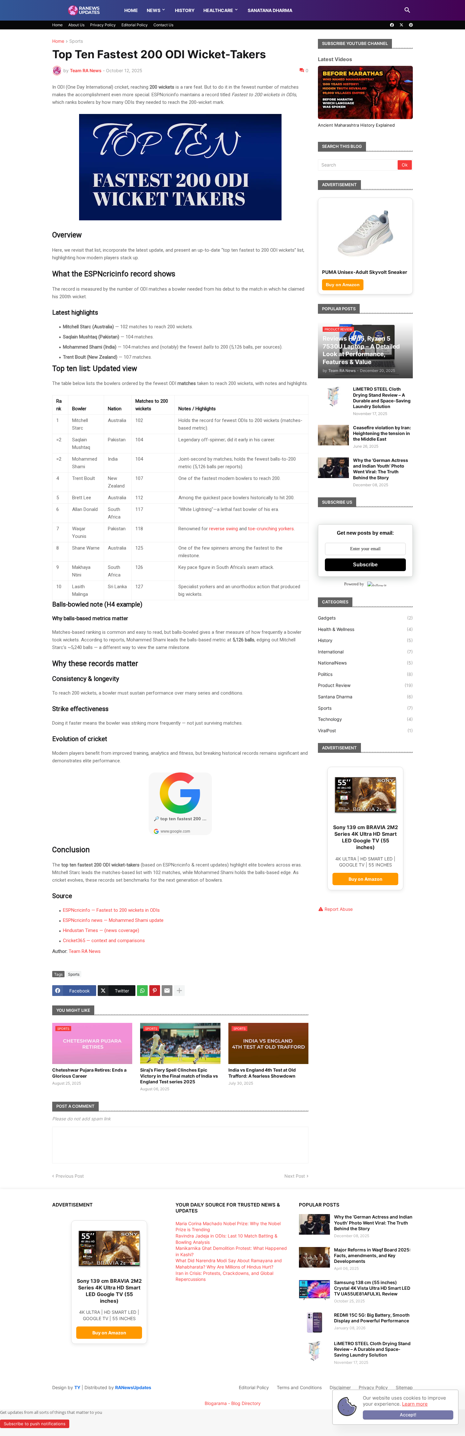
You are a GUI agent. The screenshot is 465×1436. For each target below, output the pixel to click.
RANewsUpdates (133, 1387)
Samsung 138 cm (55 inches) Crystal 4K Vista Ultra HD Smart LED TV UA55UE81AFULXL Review (372, 1288)
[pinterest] (411, 25)
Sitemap (404, 1387)
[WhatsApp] (142, 990)
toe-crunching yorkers (271, 529)
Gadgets (365, 624)
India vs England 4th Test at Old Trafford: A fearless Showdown (262, 1072)
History (185, 10)
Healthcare (218, 10)
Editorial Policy (134, 24)
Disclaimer (340, 1387)
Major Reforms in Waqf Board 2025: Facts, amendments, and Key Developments (372, 1255)
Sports (76, 41)
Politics (365, 680)
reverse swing (223, 529)
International (365, 657)
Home (131, 10)
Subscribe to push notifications (34, 1423)
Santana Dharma (365, 703)
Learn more (415, 1404)
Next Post (294, 1176)
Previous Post (70, 1176)
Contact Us (163, 24)
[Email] (167, 990)
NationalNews (365, 669)
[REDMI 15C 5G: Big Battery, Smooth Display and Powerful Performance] (314, 1322)
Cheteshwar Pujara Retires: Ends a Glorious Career (89, 1072)
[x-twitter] (401, 25)
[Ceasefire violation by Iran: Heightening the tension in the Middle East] (333, 441)
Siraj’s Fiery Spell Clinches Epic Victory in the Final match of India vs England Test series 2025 (179, 1075)
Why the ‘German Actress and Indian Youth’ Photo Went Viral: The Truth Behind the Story (380, 475)
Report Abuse (339, 915)
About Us (76, 24)
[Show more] (179, 990)
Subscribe (365, 571)
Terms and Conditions (299, 1387)
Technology (365, 725)
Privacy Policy (103, 24)
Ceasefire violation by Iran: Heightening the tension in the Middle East (382, 439)
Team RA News (85, 951)
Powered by (354, 590)
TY (77, 1387)
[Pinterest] (154, 990)
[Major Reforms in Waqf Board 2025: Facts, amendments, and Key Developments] (314, 1257)
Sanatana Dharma (270, 10)
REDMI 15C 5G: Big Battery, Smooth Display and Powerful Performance (372, 1317)
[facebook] (392, 25)
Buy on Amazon (343, 290)
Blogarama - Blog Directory (233, 1403)
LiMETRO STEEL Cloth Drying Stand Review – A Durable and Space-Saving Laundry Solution (382, 404)
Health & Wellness (365, 635)
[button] (407, 10)
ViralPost (365, 736)
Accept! (408, 1414)
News (153, 10)
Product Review (365, 691)
